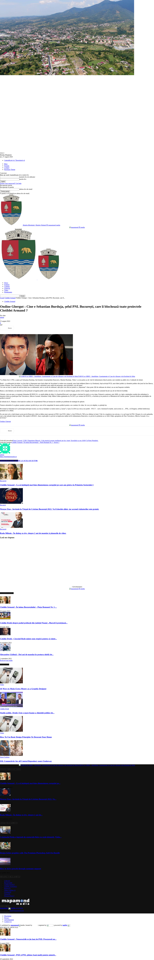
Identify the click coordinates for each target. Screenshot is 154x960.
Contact (6, 168)
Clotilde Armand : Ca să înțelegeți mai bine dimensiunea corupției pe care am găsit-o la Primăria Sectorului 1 (47, 485)
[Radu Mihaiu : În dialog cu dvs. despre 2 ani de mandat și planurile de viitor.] (11, 527)
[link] (5, 421)
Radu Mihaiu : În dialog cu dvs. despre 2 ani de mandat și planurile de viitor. (33, 533)
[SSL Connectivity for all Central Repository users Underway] (11, 755)
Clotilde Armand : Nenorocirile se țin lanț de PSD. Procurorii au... (28, 939)
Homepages (8, 292)
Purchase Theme (9, 169)
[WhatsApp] (41, 328)
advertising (11, 908)
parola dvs (22, 179)
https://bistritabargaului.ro (8, 457)
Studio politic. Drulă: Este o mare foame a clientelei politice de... (27, 713)
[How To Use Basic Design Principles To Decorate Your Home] (11, 731)
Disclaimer (7, 916)
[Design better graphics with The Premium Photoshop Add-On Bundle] (5, 849)
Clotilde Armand (10, 298)
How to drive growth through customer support (20, 869)
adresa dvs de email (25, 189)
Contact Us (8, 922)
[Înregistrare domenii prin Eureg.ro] (50, 925)
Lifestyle (7, 288)
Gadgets (7, 286)
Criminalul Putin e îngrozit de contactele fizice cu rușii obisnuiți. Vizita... (31, 837)
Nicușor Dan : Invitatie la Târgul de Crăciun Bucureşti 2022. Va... (28, 799)
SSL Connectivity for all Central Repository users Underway (26, 761)
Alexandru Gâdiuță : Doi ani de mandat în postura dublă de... (27, 654)
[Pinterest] (34, 328)
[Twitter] (26, 328)
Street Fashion (4, 757)
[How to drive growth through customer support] (5, 864)
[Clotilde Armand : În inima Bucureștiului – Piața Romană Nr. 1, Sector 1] (5, 603)
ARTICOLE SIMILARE (9, 461)
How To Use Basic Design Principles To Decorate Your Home (26, 737)
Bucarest (3, 505)
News (6, 283)
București (3, 481)
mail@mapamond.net (17, 910)
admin (2, 317)
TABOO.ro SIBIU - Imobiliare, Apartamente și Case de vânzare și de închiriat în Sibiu (106, 376)
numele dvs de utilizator (27, 177)
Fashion (6, 285)
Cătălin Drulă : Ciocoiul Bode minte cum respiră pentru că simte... (28, 639)
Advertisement (9, 920)
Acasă (2, 298)
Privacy (6, 918)
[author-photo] (5, 453)
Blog (5, 164)
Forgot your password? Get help (10, 183)
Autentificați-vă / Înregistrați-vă (14, 160)
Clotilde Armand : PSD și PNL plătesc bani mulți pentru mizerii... (28, 955)
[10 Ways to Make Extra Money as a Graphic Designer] (11, 683)
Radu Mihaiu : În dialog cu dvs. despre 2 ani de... (21, 815)
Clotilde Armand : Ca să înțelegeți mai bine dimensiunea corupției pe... (30, 783)
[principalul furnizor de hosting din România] (35, 925)
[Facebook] (19, 328)
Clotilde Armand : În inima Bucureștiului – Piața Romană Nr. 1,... (28, 607)
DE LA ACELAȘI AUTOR (28, 461)
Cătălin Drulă (4, 709)
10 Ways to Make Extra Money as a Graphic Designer (23, 689)
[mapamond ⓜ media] (77, 589)
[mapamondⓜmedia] (77, 227)
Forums (6, 166)
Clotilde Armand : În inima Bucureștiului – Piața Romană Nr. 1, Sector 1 (35, 442)
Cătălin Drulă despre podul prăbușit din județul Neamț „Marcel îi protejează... (34, 623)
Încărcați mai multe (6, 660)
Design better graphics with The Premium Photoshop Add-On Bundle (30, 853)
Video (6, 290)
